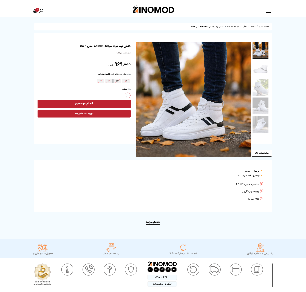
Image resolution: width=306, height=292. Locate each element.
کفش (245, 26)
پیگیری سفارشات (162, 284)
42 (108, 81)
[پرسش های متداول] (110, 270)
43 (117, 81)
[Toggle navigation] (268, 10)
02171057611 (162, 277)
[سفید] (128, 95)
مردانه (253, 26)
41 (100, 81)
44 (126, 81)
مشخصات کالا (262, 153)
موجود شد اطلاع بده (84, 113)
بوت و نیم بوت (233, 26)
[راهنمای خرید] (257, 270)
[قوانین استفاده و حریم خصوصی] (131, 270)
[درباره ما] (67, 270)
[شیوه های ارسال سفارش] (215, 270)
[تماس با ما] (89, 270)
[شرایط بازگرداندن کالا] (193, 270)
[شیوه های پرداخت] (236, 270)
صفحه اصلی (264, 26)
